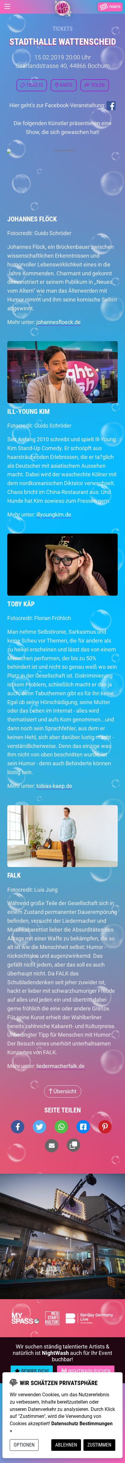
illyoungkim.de (53, 514)
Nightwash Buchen (88, 1371)
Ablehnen (66, 1445)
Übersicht (64, 1091)
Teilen (97, 85)
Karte (66, 85)
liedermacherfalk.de (60, 1066)
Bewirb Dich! (34, 1371)
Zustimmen (99, 1445)
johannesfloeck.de (58, 322)
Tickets (62, 28)
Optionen (24, 1445)
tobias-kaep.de (54, 786)
